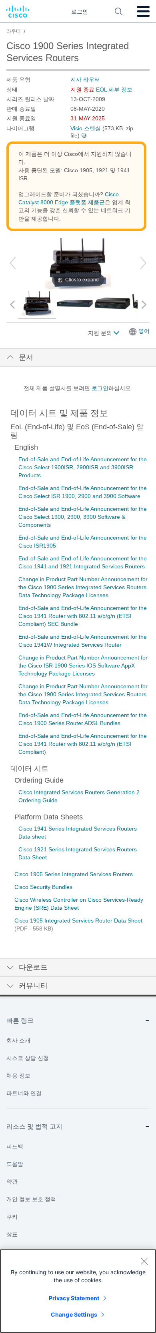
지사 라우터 (85, 79)
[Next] (143, 263)
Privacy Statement (74, 1298)
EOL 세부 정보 (114, 89)
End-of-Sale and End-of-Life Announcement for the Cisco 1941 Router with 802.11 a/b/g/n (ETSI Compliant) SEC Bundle (82, 616)
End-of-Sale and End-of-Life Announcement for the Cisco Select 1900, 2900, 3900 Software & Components (82, 517)
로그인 (100, 388)
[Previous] (12, 263)
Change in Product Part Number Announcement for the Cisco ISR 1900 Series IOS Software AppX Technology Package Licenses (83, 665)
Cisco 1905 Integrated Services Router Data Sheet (78, 920)
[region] (78, 1291)
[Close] (144, 1261)
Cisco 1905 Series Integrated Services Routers (73, 874)
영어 (144, 331)
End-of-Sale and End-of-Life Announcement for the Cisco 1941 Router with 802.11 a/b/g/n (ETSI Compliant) (82, 744)
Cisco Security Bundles (43, 887)
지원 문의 (101, 333)
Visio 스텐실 (85, 128)
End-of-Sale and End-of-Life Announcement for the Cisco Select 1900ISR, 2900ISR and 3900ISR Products (82, 467)
